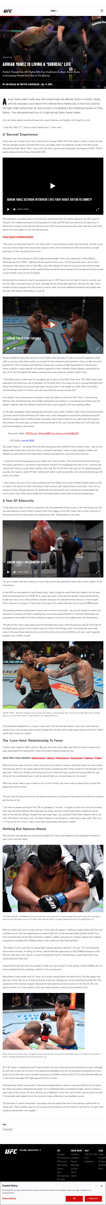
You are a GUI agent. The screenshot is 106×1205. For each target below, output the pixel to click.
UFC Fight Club (63, 1176)
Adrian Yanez (8, 1129)
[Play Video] (53, 186)
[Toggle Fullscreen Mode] (97, 209)
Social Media (76, 1151)
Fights (98, 758)
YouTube (74, 1169)
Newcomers (62, 758)
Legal (101, 1151)
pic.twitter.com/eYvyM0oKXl (65, 433)
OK (74, 1199)
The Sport (61, 1154)
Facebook (75, 1154)
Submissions (38, 758)
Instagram (75, 1158)
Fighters (88, 758)
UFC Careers (62, 1161)
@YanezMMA (45, 433)
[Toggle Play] (8, 209)
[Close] (102, 1186)
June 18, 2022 (27, 441)
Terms (101, 1154)
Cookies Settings (9, 1198)
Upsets (51, 758)
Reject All (93, 1199)
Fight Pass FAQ (91, 1154)
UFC (58, 1151)
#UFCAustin (31, 433)
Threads (74, 1161)
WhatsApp (75, 1165)
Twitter (74, 1176)
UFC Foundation (63, 1158)
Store (59, 1172)
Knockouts (76, 758)
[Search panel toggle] (102, 10)
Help (87, 1151)
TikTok (73, 1172)
